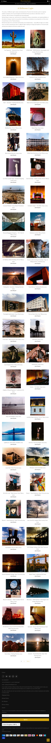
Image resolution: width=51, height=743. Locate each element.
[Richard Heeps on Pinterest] (10, 676)
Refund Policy (5, 698)
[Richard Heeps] (25, 1)
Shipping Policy (6, 695)
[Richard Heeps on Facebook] (3, 676)
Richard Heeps (8, 728)
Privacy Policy (5, 704)
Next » (28, 661)
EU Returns (5, 701)
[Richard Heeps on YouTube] (6, 676)
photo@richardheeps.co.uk (11, 684)
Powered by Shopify (6, 731)
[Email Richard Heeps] (16, 676)
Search (3, 707)
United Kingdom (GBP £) (10, 724)
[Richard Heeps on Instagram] (13, 676)
